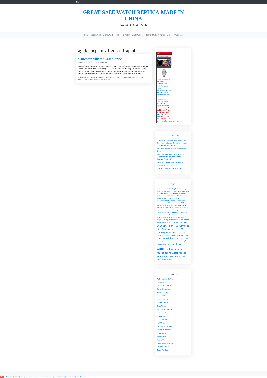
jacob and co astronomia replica (163, 103)
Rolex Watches (162, 340)
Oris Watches (161, 333)
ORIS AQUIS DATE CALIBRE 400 (169, 212)
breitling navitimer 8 (175, 196)
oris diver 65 (172, 222)
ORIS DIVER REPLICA (165, 235)
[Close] (171, 53)
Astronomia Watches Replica (14, 377)
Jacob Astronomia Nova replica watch (170, 162)
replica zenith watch (168, 252)
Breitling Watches (163, 292)
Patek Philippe (161, 336)
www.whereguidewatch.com (170, 121)
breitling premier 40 (163, 203)
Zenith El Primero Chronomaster (165, 259)
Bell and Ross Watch (164, 286)
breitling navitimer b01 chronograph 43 (175, 200)
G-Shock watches (163, 313)
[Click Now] (164, 68)
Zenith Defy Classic (180, 257)
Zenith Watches (138, 35)
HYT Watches (161, 323)
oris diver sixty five (180, 235)
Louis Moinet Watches (164, 330)
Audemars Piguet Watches (166, 279)
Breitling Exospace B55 (163, 196)
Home (86, 35)
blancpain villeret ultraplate (85, 79)
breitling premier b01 (177, 203)
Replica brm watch (164, 245)
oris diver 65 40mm (175, 226)
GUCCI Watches (162, 320)
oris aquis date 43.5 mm (180, 210)
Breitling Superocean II (162, 210)
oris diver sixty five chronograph (171, 238)
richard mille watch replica (77, 377)
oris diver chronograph (178, 232)
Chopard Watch (123, 35)
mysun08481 (103, 62)
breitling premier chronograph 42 (180, 207)
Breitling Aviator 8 (175, 189)
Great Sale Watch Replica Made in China (133, 15)
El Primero (171, 210)
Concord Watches (163, 299)
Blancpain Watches (175, 35)
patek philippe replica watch (34, 377)
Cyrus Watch (161, 306)
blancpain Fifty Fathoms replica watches (164, 93)
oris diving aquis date (174, 241)
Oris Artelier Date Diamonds (173, 215)
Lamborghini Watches (164, 326)
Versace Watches (163, 347)
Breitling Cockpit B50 (165, 193)
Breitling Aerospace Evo (163, 189)
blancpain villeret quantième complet (111, 77)
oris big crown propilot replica (174, 220)
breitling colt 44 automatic (179, 193)
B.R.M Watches (109, 35)
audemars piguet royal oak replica (56, 377)
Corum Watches (162, 303)
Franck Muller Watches (155, 35)
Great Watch (96, 35)
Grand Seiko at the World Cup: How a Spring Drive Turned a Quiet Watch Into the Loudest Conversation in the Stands (172, 143)
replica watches (174, 249)
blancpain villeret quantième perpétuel (133, 77)
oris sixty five (183, 241)
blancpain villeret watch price (100, 59)
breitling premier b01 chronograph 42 (169, 205)
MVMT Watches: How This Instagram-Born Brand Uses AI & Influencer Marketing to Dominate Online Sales (171, 157)
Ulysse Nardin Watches (165, 343)
